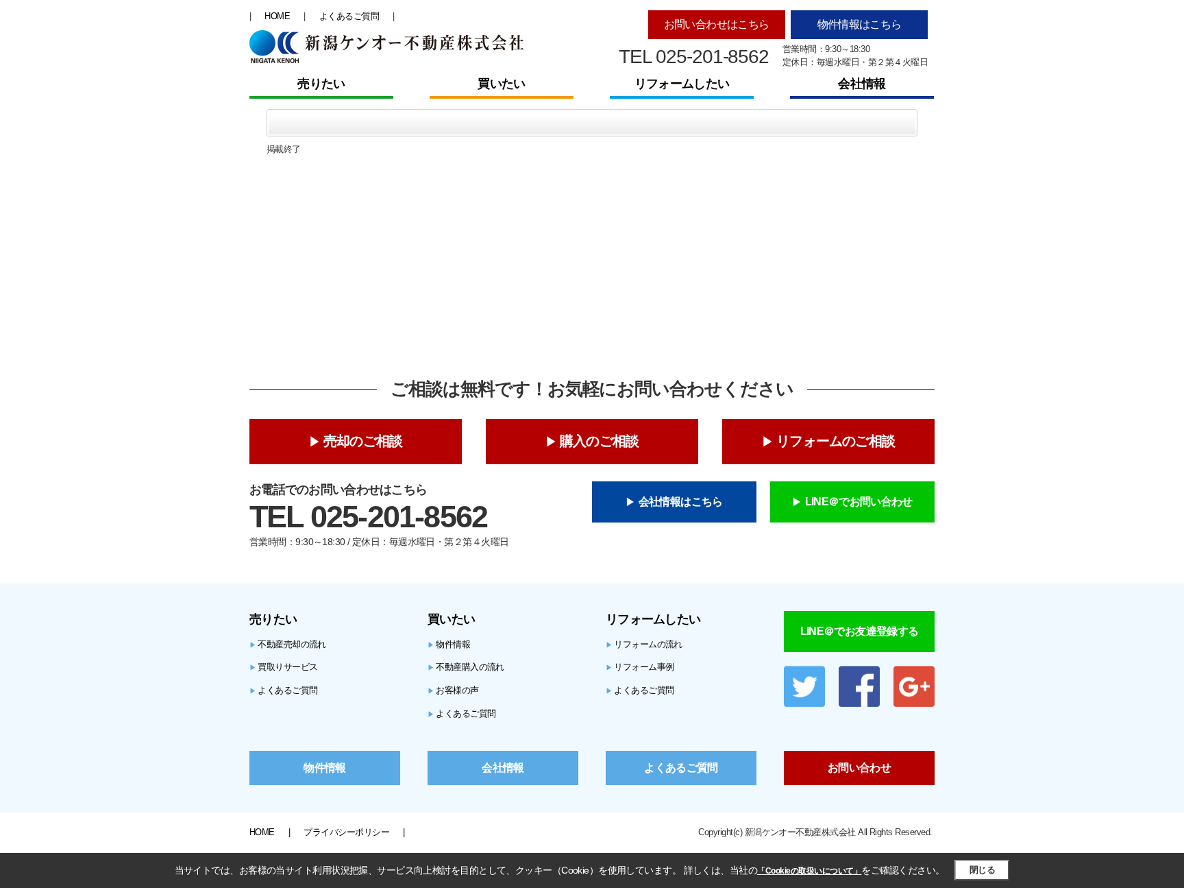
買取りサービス (283, 667)
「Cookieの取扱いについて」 (809, 871)
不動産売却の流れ (287, 644)
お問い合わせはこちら (716, 24)
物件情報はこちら (859, 24)
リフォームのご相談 (835, 440)
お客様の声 (453, 690)
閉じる (982, 870)
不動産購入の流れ (466, 667)
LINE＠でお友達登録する (859, 631)
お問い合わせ (859, 767)
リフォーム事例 (640, 667)
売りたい (321, 84)
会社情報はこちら (681, 501)
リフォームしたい (681, 84)
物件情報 (449, 644)
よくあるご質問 (349, 16)
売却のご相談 (362, 440)
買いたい (501, 84)
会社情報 (861, 84)
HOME (277, 16)
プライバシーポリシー (346, 832)
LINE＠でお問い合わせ (859, 501)
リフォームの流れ (644, 644)
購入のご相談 (599, 440)
